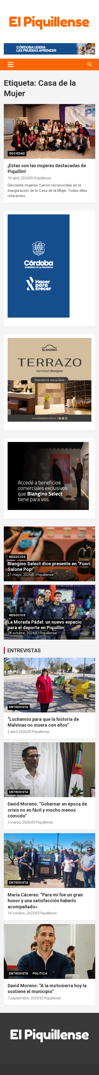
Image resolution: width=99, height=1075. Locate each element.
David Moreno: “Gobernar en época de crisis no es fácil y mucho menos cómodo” (47, 809)
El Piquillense (40, 178)
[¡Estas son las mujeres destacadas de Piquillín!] (49, 131)
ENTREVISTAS (24, 650)
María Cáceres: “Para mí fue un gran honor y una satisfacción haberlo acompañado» (45, 900)
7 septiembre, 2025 (23, 998)
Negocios (17, 557)
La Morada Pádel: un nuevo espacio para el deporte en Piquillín (45, 624)
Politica (39, 973)
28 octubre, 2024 (21, 633)
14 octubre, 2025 (21, 913)
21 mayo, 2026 (19, 575)
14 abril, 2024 (18, 178)
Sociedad (17, 153)
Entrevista (18, 707)
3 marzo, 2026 (19, 822)
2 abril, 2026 (17, 732)
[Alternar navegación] (10, 64)
